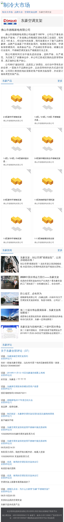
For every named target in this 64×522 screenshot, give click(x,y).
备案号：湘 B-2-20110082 (40, 515)
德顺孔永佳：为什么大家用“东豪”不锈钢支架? (28, 488)
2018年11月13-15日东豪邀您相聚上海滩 (26, 372)
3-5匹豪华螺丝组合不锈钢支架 (47, 158)
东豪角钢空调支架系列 (17, 356)
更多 (60, 80)
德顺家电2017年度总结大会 (20, 399)
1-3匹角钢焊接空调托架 (44, 199)
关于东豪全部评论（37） (16, 350)
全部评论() (6, 358)
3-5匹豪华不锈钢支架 (12, 199)
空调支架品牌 (31, 11)
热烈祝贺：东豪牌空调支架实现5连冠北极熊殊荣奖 (30, 413)
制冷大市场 (7, 11)
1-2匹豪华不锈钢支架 (12, 238)
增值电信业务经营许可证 (37, 518)
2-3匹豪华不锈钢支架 (12, 116)
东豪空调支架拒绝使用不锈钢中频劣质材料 (27, 427)
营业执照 (50, 518)
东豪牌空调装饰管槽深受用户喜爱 (22, 386)
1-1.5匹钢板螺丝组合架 (44, 238)
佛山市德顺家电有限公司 (13, 120)
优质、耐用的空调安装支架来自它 (22, 461)
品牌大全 (18, 11)
